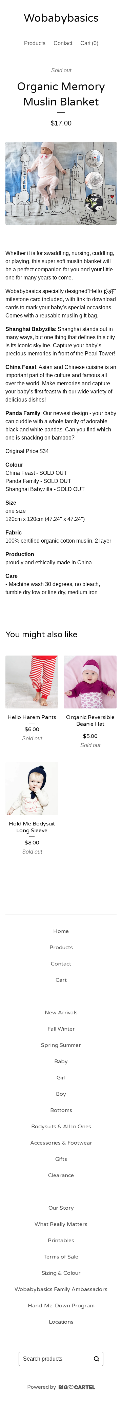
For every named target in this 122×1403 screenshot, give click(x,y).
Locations (61, 1322)
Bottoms (61, 1110)
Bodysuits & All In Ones (61, 1126)
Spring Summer (61, 1045)
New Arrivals (61, 1012)
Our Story (61, 1208)
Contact (63, 43)
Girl (61, 1077)
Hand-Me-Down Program (61, 1305)
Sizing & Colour (61, 1273)
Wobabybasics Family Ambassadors (61, 1289)
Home (61, 931)
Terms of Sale (61, 1256)
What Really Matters (61, 1224)
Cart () (89, 43)
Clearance (61, 1175)
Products (34, 43)
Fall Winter (61, 1029)
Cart (61, 980)
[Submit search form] (97, 1359)
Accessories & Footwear (61, 1142)
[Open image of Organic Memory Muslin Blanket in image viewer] (61, 183)
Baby (61, 1061)
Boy (61, 1094)
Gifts (61, 1159)
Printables (61, 1240)
